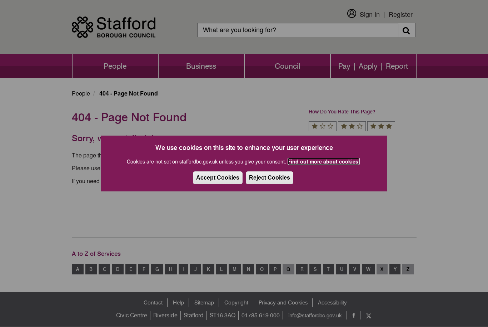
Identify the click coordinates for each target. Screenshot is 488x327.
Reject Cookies (269, 178)
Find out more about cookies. (324, 161)
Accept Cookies (217, 178)
